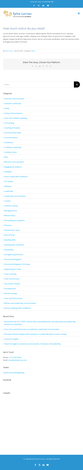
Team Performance (12, 279)
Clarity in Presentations (13, 113)
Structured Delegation (13, 259)
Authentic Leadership (12, 103)
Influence (8, 186)
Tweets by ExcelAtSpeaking (13, 372)
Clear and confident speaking (15, 118)
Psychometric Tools (12, 230)
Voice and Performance (13, 298)
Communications (11, 137)
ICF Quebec (8, 181)
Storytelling (8, 249)
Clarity (6, 108)
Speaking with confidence (14, 245)
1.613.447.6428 (15, 357)
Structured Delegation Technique (17, 264)
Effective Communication (14, 162)
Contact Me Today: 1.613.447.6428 (40, 2)
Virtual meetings (10, 293)
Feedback (8, 172)
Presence (8, 225)
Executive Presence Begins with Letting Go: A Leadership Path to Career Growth (35, 334)
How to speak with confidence (16, 176)
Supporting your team (12, 269)
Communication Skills (12, 132)
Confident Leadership (12, 147)
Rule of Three (9, 235)
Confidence (8, 142)
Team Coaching (10, 274)
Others (33, 51)
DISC (6, 157)
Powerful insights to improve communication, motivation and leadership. (32, 344)
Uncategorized (10, 288)
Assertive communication (14, 98)
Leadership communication (15, 196)
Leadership (8, 191)
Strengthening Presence (13, 254)
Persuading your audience (14, 220)
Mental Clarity (9, 215)
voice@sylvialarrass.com (17, 360)
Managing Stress (10, 210)
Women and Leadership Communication (20, 303)
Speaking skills (9, 240)
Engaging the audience (13, 167)
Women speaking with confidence (17, 308)
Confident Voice (10, 152)
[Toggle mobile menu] (79, 13)
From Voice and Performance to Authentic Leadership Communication (32, 329)
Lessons (7, 201)
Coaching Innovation (12, 128)
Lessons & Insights (11, 339)
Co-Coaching (9, 123)
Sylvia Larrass (9, 51)
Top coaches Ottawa (12, 284)
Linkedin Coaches (11, 206)
